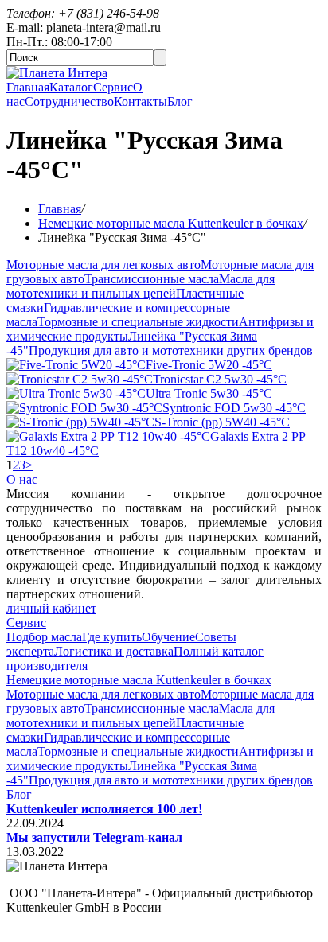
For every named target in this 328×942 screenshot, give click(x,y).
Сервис (113, 87)
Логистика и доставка (114, 651)
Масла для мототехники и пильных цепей (140, 286)
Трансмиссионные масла (151, 279)
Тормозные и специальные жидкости (138, 322)
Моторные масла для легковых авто (103, 264)
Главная (27, 87)
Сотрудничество (69, 101)
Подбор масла (44, 637)
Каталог (71, 87)
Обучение (168, 637)
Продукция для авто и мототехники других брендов (171, 350)
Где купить (112, 637)
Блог (180, 101)
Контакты (140, 101)
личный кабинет (51, 608)
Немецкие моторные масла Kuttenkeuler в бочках (170, 223)
